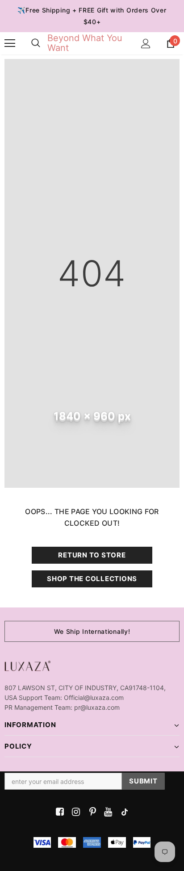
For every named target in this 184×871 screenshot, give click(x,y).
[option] (92, 631)
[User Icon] (146, 43)
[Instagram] (74, 812)
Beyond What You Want (84, 43)
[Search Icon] (35, 43)
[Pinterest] (90, 812)
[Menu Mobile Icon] (9, 43)
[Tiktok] (122, 812)
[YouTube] (106, 812)
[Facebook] (58, 812)
